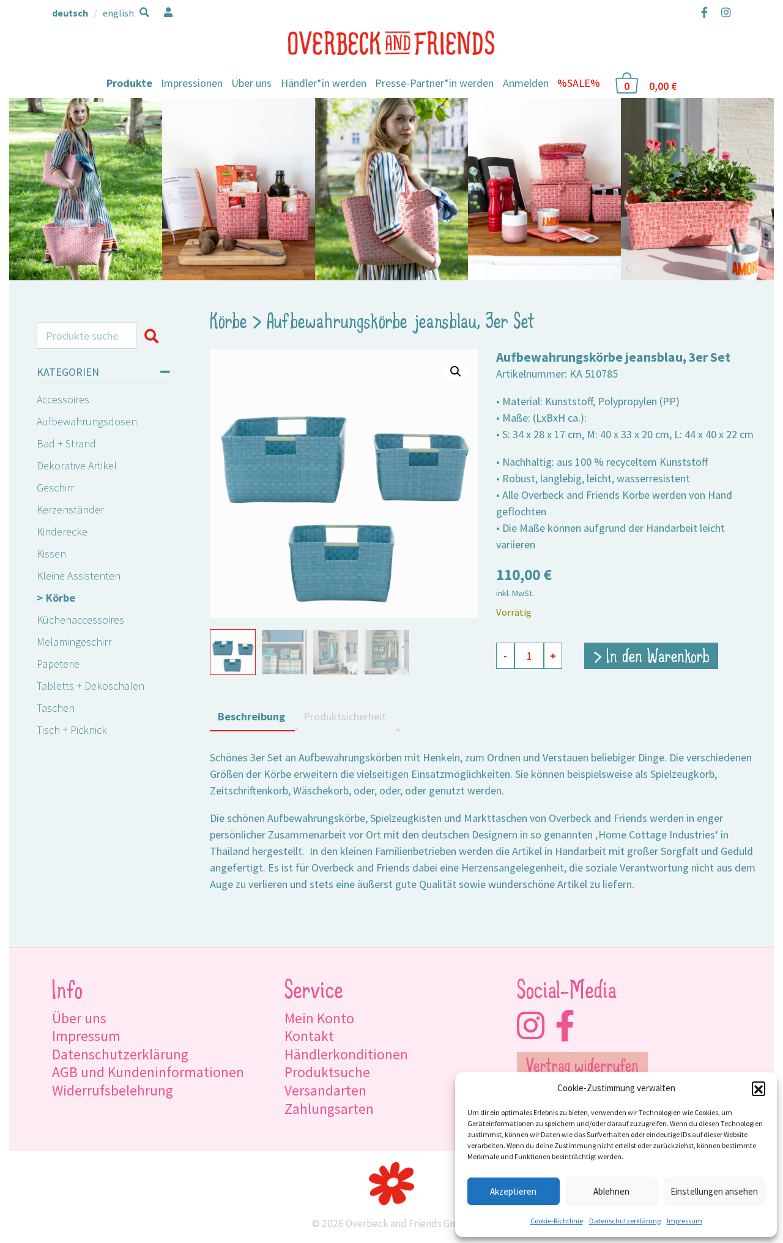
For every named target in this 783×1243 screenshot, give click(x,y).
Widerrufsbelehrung (112, 1090)
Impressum (684, 1220)
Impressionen (192, 83)
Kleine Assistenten (79, 576)
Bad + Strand (66, 443)
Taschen (56, 708)
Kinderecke (62, 531)
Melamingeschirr (74, 642)
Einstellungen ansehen (714, 1191)
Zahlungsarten (329, 1109)
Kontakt (309, 1036)
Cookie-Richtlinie (556, 1220)
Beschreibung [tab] (251, 716)
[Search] (154, 336)
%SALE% (578, 83)
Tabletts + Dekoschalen (90, 686)
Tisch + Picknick (72, 730)
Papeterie (58, 664)
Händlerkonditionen (346, 1054)
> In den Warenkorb (651, 658)
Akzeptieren (513, 1191)
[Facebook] (704, 12)
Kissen (51, 554)
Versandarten (325, 1090)
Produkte (129, 83)
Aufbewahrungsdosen (87, 421)
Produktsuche (327, 1072)
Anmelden (526, 83)
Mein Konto (319, 1018)
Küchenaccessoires (80, 620)
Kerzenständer (70, 509)
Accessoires (63, 399)
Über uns (251, 83)
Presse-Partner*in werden (434, 83)
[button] (758, 1088)
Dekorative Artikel (77, 465)
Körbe (60, 598)
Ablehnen (611, 1191)
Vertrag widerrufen (582, 1067)
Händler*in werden (323, 83)
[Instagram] (723, 12)
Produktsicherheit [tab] (344, 716)
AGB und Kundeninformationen (148, 1072)
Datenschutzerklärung (625, 1220)
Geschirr (55, 487)
